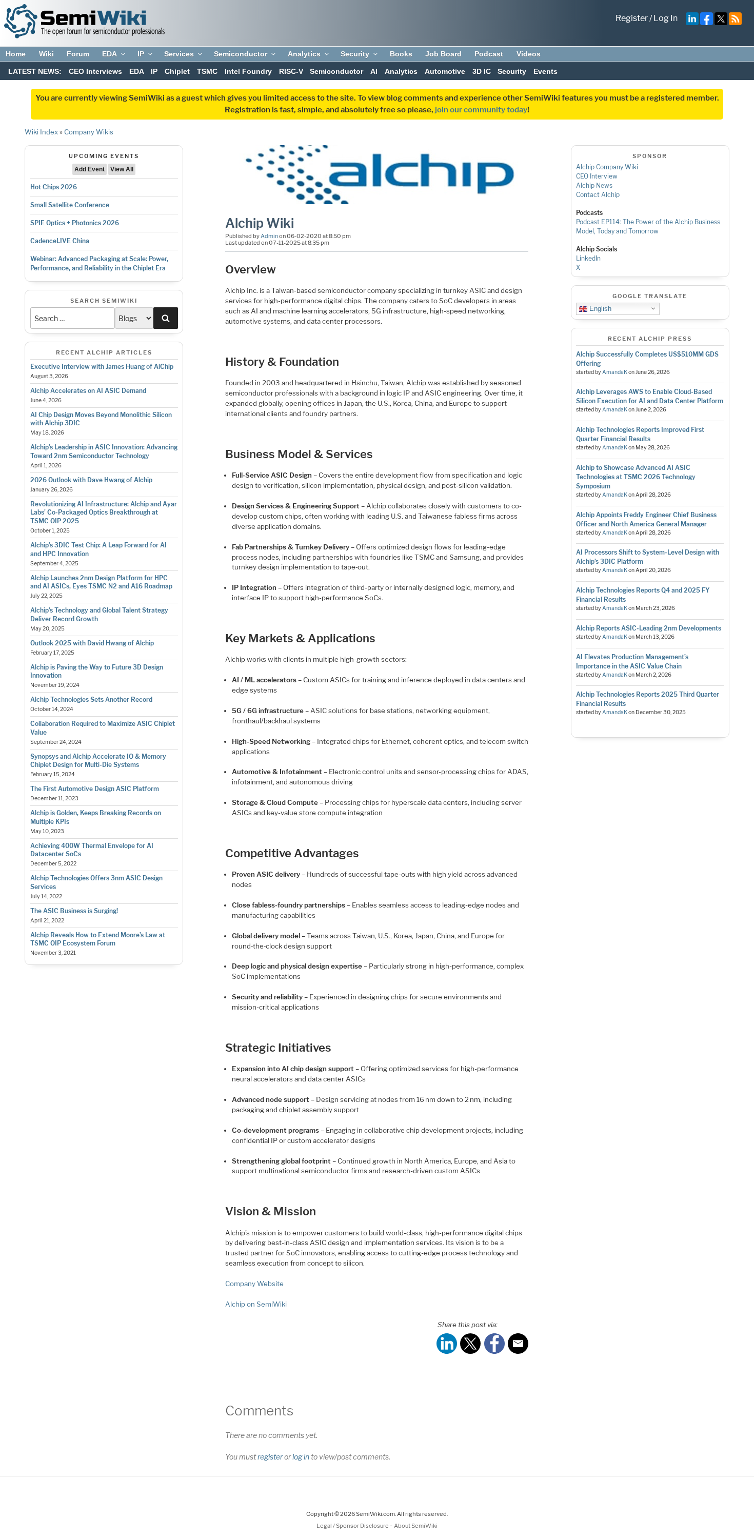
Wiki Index (41, 132)
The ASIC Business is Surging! (74, 911)
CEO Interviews (95, 71)
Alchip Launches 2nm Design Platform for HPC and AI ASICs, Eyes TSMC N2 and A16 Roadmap (101, 582)
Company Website (254, 1283)
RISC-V (291, 71)
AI (374, 71)
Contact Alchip (598, 195)
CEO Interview (597, 176)
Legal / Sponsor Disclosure (353, 1525)
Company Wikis (88, 132)
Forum (78, 54)
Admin (269, 236)
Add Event (89, 169)
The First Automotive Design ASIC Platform (94, 789)
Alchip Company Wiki (607, 167)
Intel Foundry (248, 71)
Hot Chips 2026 (53, 187)
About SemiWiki (416, 1525)
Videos (529, 54)
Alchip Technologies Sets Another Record (91, 699)
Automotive (445, 71)
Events (545, 71)
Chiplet (177, 71)
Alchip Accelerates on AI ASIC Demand (88, 391)
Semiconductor (240, 54)
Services (179, 54)
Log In (665, 18)
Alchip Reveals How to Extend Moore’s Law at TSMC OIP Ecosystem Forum (97, 939)
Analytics (304, 54)
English (599, 308)
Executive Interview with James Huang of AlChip (101, 366)
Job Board (443, 54)
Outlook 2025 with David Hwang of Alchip (92, 643)
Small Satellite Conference (69, 205)
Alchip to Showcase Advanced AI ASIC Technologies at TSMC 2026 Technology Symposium (636, 477)
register (270, 1456)
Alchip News (594, 185)
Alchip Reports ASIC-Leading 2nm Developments (648, 628)
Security (355, 54)
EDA (109, 54)
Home (16, 54)
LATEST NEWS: (35, 71)
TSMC (207, 71)
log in (300, 1456)
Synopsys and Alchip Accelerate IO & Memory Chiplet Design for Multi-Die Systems (98, 761)
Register (632, 18)
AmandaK (614, 372)
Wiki (46, 54)
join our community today (481, 109)
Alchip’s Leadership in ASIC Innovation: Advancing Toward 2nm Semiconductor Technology (103, 451)
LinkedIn (588, 258)
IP (140, 54)
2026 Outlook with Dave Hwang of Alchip (91, 480)
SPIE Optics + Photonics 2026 (74, 223)
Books (401, 54)
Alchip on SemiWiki (256, 1304)
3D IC (481, 71)
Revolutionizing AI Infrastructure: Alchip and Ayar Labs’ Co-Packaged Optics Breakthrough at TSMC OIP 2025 (103, 512)
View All (121, 169)
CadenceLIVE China (59, 241)
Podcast (488, 54)
